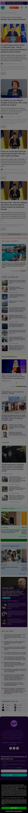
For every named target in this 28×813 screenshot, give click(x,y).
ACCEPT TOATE (14, 808)
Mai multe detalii (15, 788)
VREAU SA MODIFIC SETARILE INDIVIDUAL (14, 811)
